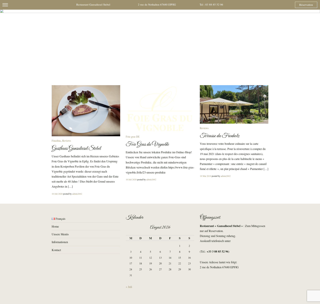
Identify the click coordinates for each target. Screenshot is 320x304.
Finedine (56, 140)
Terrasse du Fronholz (219, 135)
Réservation (306, 4)
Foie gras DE (133, 136)
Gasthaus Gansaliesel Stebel (76, 148)
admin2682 (77, 193)
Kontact (56, 250)
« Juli (129, 287)
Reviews (66, 140)
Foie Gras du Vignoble (147, 144)
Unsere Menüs (60, 234)
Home (55, 226)
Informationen (60, 242)
